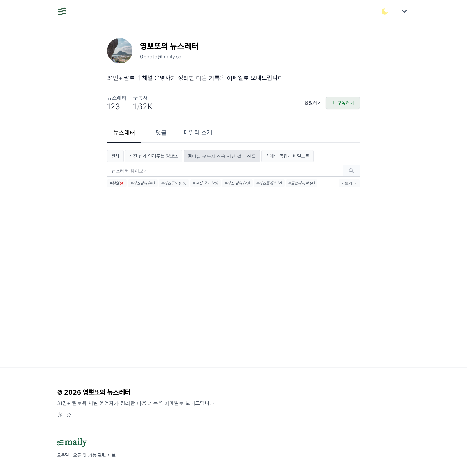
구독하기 (346, 102)
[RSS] (69, 415)
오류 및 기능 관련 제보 (94, 455)
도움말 (63, 455)
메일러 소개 (198, 132)
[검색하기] (351, 171)
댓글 (161, 132)
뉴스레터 (124, 132)
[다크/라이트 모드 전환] (385, 11)
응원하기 (313, 102)
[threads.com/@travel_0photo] (60, 415)
